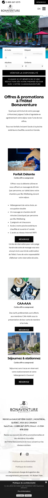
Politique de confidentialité (24, 461)
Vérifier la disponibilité (24, 73)
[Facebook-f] (21, 454)
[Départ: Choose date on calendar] (25, 57)
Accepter (20, 495)
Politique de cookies (24, 466)
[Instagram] (27, 454)
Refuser (28, 495)
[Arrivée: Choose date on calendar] (6, 57)
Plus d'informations (24, 491)
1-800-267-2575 (22, 426)
